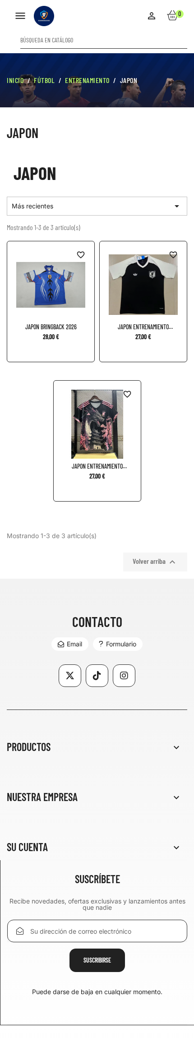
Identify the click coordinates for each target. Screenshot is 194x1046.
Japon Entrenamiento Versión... (97, 466)
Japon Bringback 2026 (51, 327)
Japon (22, 132)
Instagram (124, 676)
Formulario (121, 644)
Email (74, 644)
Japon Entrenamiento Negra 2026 (143, 327)
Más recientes (97, 206)
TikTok (97, 676)
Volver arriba (155, 562)
